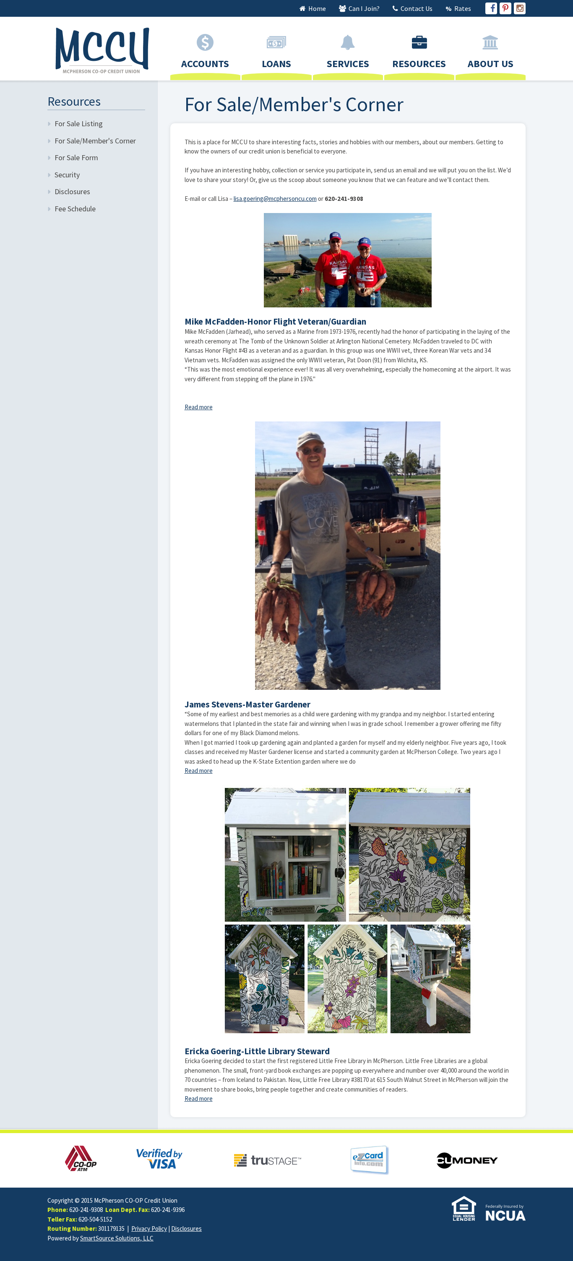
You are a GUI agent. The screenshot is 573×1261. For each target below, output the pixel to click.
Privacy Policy (149, 1228)
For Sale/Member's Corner (95, 141)
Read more (199, 407)
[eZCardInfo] (370, 1160)
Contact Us (415, 8)
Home (316, 8)
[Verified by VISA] (159, 1158)
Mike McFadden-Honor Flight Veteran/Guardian (275, 321)
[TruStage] (267, 1160)
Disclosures (72, 191)
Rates (462, 8)
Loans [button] (276, 63)
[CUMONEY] (467, 1160)
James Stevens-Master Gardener (247, 704)
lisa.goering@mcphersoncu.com (275, 199)
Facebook (491, 8)
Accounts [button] (205, 63)
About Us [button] (490, 63)
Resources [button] (419, 63)
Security (67, 174)
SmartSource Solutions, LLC (117, 1238)
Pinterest (505, 8)
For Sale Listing (79, 123)
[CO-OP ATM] (80, 1158)
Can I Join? (363, 8)
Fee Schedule (75, 208)
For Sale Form (76, 157)
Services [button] (348, 63)
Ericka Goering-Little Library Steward (257, 1051)
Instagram (520, 8)
